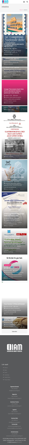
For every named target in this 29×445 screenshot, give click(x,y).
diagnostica (7, 50)
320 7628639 (14, 404)
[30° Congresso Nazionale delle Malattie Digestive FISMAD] (14, 35)
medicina (10, 62)
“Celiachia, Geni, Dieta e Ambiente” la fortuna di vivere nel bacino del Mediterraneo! (13, 238)
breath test (7, 308)
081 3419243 (15, 388)
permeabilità (17, 99)
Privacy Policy (7, 379)
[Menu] (24, 2)
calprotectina (8, 272)
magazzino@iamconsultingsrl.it (14, 398)
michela (15, 48)
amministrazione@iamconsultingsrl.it (14, 436)
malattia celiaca (11, 99)
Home (21, 10)
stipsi (15, 223)
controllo (17, 272)
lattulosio (10, 310)
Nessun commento (9, 54)
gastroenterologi (17, 50)
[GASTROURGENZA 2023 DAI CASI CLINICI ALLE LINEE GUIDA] (14, 136)
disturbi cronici (18, 69)
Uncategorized (7, 265)
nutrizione (14, 62)
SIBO (15, 312)
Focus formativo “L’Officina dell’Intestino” (14, 304)
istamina (20, 274)
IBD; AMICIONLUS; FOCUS (8, 274)
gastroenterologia (7, 52)
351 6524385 (14, 434)
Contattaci (6, 375)
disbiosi (11, 97)
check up (13, 272)
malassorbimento (7, 74)
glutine (19, 97)
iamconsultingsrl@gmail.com (14, 426)
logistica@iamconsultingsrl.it (14, 413)
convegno (11, 324)
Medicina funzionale (8, 185)
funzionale (13, 60)
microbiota (18, 152)
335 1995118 (15, 420)
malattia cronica (15, 74)
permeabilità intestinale (9, 312)
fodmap (12, 222)
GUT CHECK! (7, 268)
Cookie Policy (7, 377)
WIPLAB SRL (19, 442)
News (5, 370)
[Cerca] (27, 2)
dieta (12, 183)
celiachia (7, 69)
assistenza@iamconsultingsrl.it (14, 406)
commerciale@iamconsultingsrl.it (14, 428)
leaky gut (14, 310)
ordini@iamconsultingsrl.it (14, 422)
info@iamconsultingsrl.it (14, 390)
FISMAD (12, 50)
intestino (13, 52)
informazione (17, 308)
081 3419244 (14, 396)
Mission (6, 367)
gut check (21, 272)
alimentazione (8, 244)
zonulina (14, 101)
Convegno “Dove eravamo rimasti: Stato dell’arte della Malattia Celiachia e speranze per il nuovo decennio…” (14, 91)
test (16, 52)
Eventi (5, 372)
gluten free (15, 97)
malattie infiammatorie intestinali (11, 276)
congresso (7, 220)
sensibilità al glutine (8, 101)
